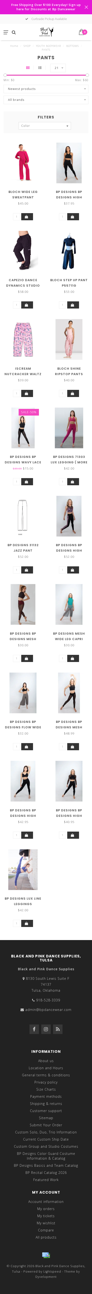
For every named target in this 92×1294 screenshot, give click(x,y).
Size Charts (46, 1089)
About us (46, 1061)
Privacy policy (46, 1082)
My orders (46, 1208)
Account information (46, 1201)
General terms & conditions (46, 1075)
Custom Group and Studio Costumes (46, 1146)
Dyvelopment (46, 1277)
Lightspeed (52, 1271)
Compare (46, 1230)
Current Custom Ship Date (46, 1139)
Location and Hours (46, 1068)
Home (14, 46)
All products (46, 1237)
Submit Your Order (46, 1125)
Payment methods (46, 1096)
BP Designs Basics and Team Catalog (46, 1165)
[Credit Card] (46, 1255)
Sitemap (46, 1118)
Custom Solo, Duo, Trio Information (46, 1132)
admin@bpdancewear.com (48, 1009)
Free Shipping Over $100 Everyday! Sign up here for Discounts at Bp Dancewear (46, 7)
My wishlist (46, 1223)
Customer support (46, 1110)
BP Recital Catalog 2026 (46, 1172)
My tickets (46, 1216)
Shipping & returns (46, 1103)
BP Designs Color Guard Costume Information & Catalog (46, 1156)
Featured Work (46, 1179)
